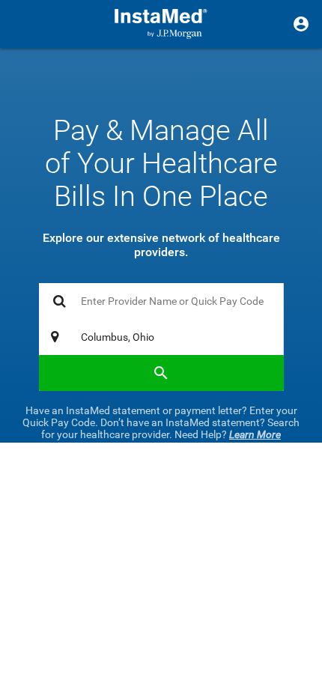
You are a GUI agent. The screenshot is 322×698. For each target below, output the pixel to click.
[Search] (161, 373)
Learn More (255, 434)
